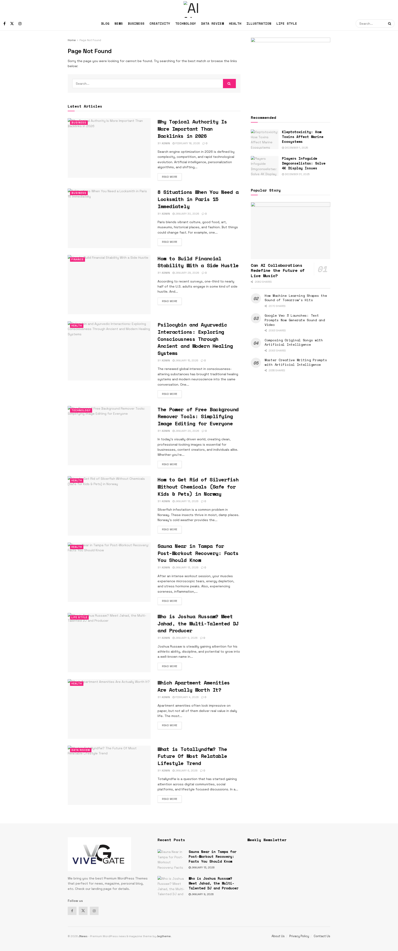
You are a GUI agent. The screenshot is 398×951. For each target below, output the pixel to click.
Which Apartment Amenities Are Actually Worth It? (194, 686)
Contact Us (322, 936)
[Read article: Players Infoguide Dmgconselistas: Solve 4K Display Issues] (264, 166)
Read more (172, 176)
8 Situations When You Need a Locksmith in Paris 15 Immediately (198, 199)
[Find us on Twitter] (12, 24)
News (118, 23)
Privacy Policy (299, 936)
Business (136, 23)
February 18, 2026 (187, 143)
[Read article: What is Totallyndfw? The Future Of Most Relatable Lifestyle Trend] (109, 775)
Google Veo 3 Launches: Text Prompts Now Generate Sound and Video (295, 320)
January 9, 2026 (186, 637)
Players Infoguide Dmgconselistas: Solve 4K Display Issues (303, 163)
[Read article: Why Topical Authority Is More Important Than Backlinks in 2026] (109, 147)
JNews (83, 936)
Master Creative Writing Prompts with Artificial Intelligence (296, 362)
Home (72, 40)
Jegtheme (164, 936)
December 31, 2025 (297, 174)
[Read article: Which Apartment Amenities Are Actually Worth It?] (109, 708)
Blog (105, 23)
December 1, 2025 (296, 147)
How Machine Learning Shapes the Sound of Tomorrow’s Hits (296, 298)
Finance (77, 259)
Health (235, 23)
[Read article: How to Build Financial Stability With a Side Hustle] (109, 284)
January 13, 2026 (187, 501)
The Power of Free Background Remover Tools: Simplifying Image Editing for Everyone (198, 416)
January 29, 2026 (187, 272)
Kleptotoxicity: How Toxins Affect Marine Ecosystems (302, 136)
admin (166, 143)
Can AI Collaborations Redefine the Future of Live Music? (278, 270)
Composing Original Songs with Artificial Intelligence (294, 342)
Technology (185, 23)
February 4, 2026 (187, 697)
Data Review (212, 23)
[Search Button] (390, 23)
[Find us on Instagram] (20, 24)
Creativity (159, 23)
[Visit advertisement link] (290, 71)
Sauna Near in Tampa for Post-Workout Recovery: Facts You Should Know (198, 553)
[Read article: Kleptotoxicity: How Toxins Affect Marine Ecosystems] (264, 139)
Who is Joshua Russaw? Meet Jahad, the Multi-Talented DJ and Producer (198, 623)
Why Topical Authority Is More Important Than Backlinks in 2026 (192, 129)
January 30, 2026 (187, 213)
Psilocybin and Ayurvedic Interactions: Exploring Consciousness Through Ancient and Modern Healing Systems (195, 339)
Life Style (286, 23)
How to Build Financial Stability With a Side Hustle (198, 262)
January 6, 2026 (186, 770)
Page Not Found (90, 40)
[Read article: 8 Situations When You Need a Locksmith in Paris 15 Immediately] (109, 218)
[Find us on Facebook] (4, 24)
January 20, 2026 (187, 430)
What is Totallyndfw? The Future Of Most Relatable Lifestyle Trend (192, 756)
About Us (278, 936)
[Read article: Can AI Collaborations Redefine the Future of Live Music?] (290, 230)
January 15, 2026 (186, 360)
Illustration (258, 23)
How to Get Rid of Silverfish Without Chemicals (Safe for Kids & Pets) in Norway (198, 487)
